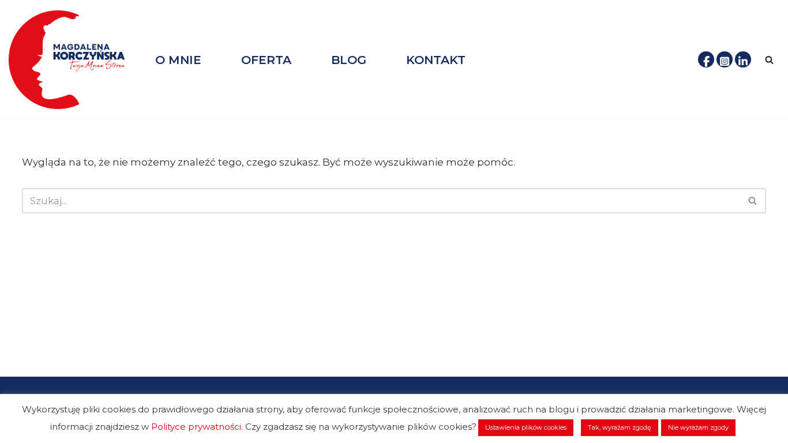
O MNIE (178, 59)
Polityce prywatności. (197, 426)
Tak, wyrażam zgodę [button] (619, 427)
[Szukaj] (769, 59)
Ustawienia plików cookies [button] (525, 427)
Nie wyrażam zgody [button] (698, 427)
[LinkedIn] (743, 59)
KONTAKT (436, 59)
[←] (72, 59)
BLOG (348, 59)
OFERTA (266, 59)
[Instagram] (724, 59)
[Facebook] (706, 59)
